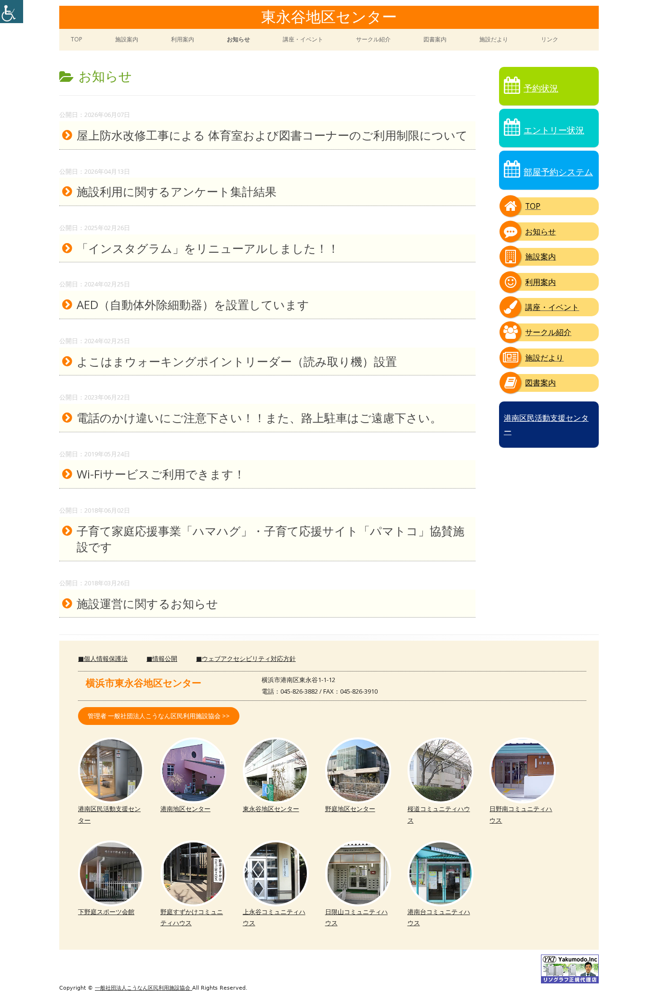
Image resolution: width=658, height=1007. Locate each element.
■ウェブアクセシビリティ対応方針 (246, 658)
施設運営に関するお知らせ (147, 603)
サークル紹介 (373, 39)
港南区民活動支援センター (546, 425)
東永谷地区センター (329, 17)
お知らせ (238, 39)
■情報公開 (161, 658)
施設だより (493, 39)
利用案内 (182, 39)
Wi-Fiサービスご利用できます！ (161, 474)
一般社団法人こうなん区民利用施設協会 (143, 988)
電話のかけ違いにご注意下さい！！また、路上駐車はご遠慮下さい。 (259, 418)
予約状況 (541, 88)
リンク (549, 39)
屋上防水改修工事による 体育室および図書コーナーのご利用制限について (272, 135)
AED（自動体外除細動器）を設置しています (193, 304)
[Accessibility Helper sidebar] (11, 11)
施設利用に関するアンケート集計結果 (176, 191)
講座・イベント (303, 39)
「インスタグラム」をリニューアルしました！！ (208, 248)
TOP (76, 39)
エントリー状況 (554, 130)
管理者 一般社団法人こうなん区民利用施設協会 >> (159, 715)
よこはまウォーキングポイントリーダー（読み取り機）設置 (237, 361)
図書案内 (435, 39)
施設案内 (126, 39)
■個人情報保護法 (103, 658)
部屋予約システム (558, 172)
